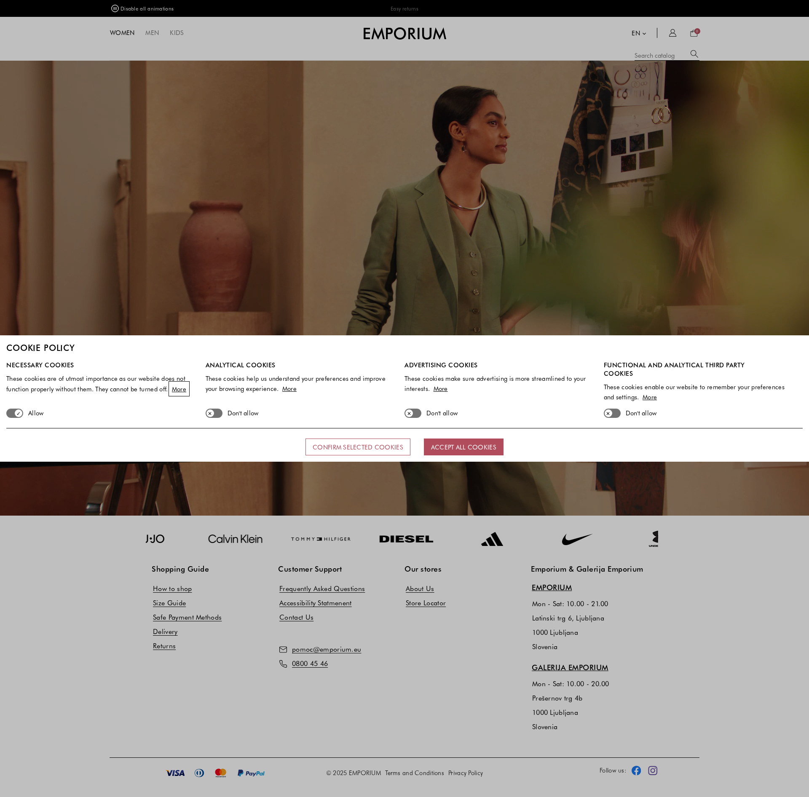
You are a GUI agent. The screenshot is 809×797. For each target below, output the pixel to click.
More (179, 389)
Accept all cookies (463, 447)
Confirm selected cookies (358, 447)
